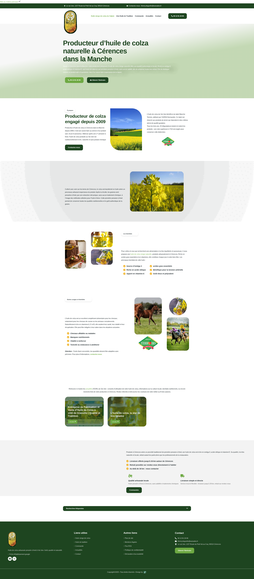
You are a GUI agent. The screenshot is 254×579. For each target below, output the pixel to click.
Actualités (149, 16)
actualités (89, 389)
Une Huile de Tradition (124, 16)
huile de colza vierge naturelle (141, 254)
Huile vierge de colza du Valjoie (102, 16)
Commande (139, 16)
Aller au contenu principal (9, 2)
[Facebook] (10, 559)
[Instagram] (14, 559)
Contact (158, 16)
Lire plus (71, 421)
